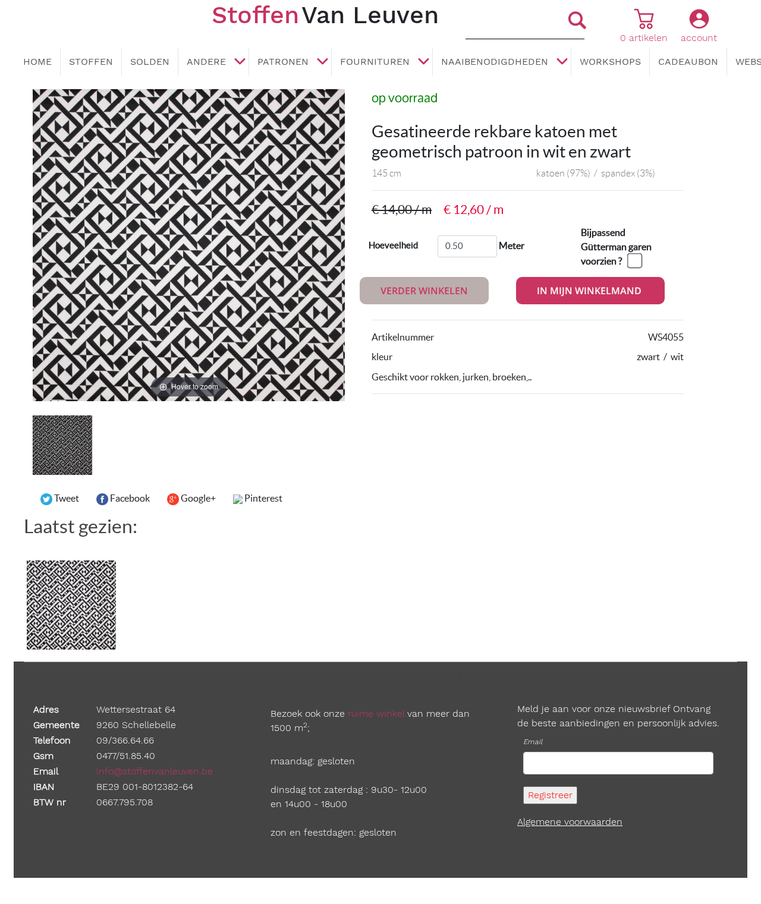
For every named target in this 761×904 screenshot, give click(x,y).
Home (37, 61)
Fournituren (375, 61)
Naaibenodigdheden (494, 61)
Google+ (197, 498)
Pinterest (262, 498)
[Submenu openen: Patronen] (322, 62)
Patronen (283, 61)
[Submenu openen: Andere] (239, 62)
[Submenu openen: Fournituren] (423, 62)
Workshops (610, 61)
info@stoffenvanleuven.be (154, 771)
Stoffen (91, 61)
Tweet (65, 498)
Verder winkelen (424, 290)
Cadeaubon (688, 61)
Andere (206, 61)
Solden (149, 61)
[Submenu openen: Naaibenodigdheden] (562, 62)
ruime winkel (376, 713)
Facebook (129, 498)
